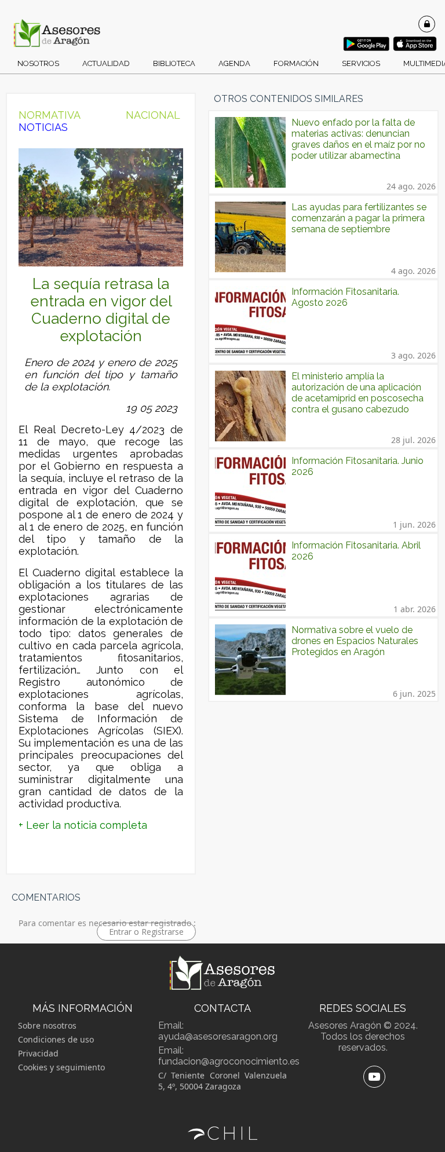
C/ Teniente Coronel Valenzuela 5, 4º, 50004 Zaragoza (222, 1081)
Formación (296, 63)
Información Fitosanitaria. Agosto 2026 (345, 297)
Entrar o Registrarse (146, 931)
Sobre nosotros (47, 1025)
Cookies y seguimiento (61, 1067)
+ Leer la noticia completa (83, 825)
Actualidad (106, 63)
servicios (361, 63)
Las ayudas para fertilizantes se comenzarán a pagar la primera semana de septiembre (358, 218)
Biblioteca (174, 63)
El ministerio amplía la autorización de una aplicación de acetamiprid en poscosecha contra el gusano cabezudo (357, 393)
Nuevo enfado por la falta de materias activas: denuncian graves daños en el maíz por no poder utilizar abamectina (358, 139)
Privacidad (38, 1053)
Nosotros (38, 63)
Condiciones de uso (56, 1039)
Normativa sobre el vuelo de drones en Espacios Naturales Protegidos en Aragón (354, 640)
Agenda (234, 63)
